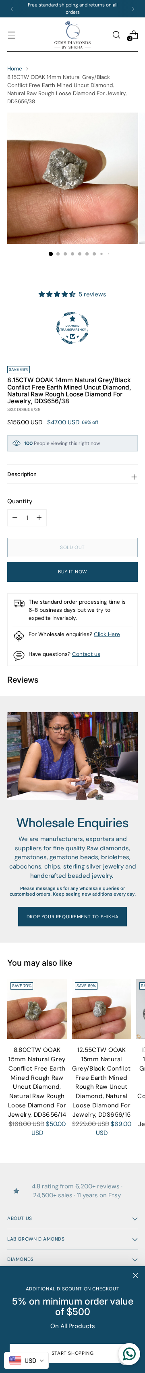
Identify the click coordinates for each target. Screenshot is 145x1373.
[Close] (135, 1275)
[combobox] (26, 1360)
